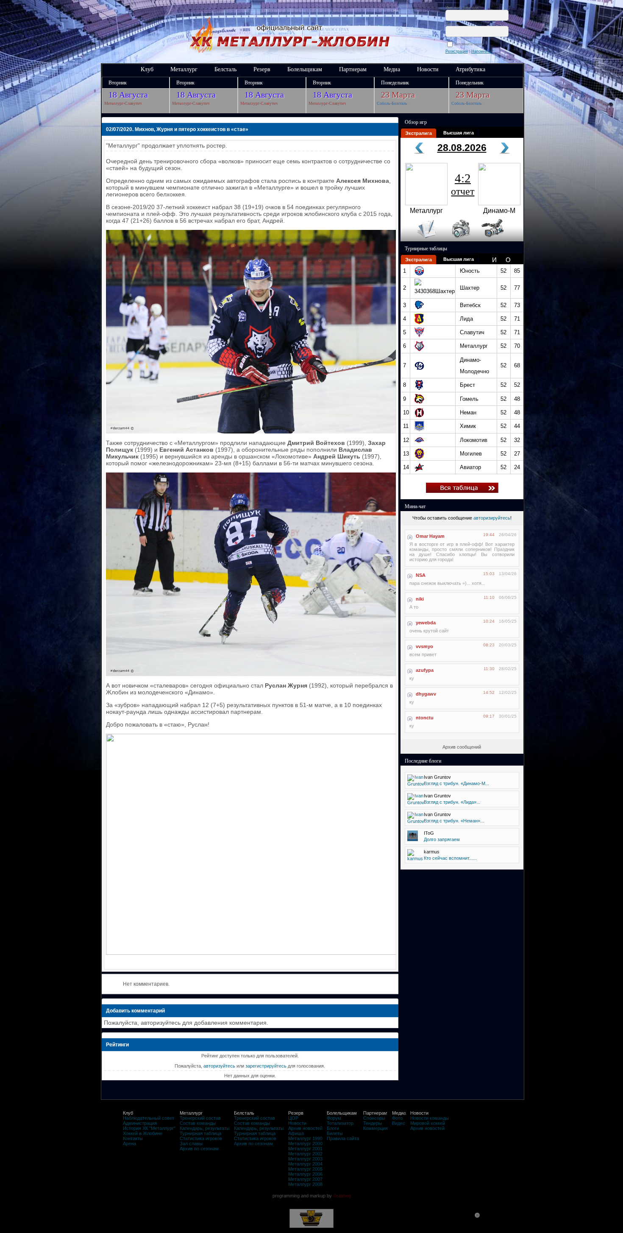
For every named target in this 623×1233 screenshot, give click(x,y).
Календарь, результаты (205, 1128)
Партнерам (353, 69)
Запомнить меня (470, 44)
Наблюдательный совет (148, 1118)
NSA (421, 575)
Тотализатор (340, 1123)
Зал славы (191, 1143)
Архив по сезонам (199, 1148)
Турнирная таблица (200, 1133)
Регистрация (456, 51)
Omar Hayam (430, 536)
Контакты (133, 1138)
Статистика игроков (201, 1138)
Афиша (296, 1133)
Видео (398, 1123)
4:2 (462, 184)
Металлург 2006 (305, 1174)
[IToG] (412, 839)
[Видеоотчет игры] (500, 239)
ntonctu (425, 717)
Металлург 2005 (305, 1168)
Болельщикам (304, 69)
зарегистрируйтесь (265, 1065)
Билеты (335, 1133)
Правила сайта (343, 1138)
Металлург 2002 (305, 1153)
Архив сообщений (461, 746)
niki (420, 598)
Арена (129, 1143)
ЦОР (293, 1118)
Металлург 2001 (305, 1148)
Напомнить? (482, 51)
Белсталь (225, 69)
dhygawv (426, 693)
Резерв (261, 69)
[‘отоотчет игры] (459, 239)
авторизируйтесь (491, 517)
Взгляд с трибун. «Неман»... (454, 820)
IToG (429, 833)
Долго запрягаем (442, 839)
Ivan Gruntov (437, 777)
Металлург (183, 69)
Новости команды (429, 1118)
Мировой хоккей (427, 1123)
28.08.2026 (462, 147)
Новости (428, 69)
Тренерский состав (200, 1118)
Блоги (333, 1128)
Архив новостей (305, 1128)
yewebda (426, 622)
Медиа (392, 69)
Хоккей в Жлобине (142, 1133)
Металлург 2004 (305, 1163)
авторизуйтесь (219, 1065)
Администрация (140, 1123)
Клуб (147, 69)
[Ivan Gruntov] (415, 783)
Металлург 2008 (305, 1184)
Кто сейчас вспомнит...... (450, 858)
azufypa (425, 670)
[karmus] (415, 858)
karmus (431, 851)
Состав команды (198, 1123)
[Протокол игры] (421, 239)
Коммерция (375, 1128)
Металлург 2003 (305, 1158)
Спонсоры (374, 1118)
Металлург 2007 (305, 1179)
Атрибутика (470, 69)
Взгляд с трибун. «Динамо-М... (456, 783)
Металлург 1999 (305, 1138)
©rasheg (342, 1195)
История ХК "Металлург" (149, 1128)
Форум (334, 1118)
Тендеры (372, 1123)
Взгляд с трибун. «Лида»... (452, 802)
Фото (397, 1118)
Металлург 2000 (305, 1143)
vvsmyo (424, 646)
